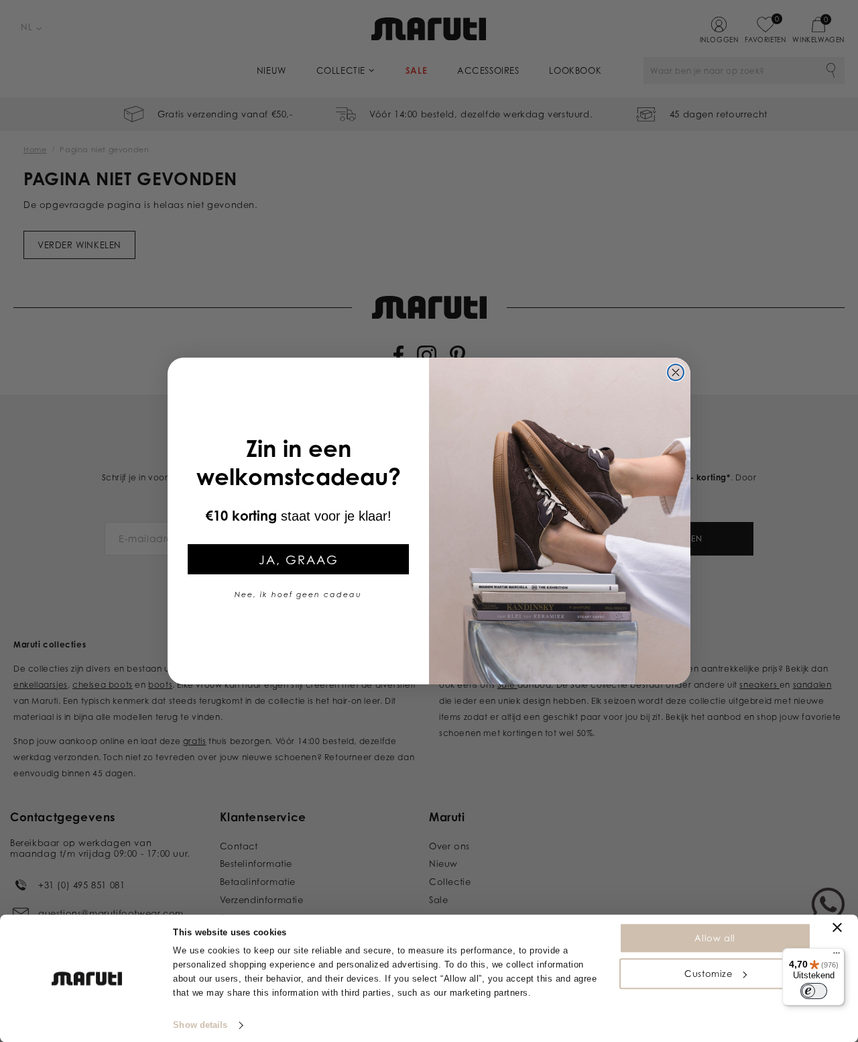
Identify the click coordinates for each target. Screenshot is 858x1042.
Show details (200, 1025)
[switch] (813, 991)
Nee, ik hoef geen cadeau (298, 594)
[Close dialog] (676, 372)
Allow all (714, 938)
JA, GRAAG (299, 559)
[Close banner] (837, 927)
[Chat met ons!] (828, 904)
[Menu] (837, 956)
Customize (708, 973)
